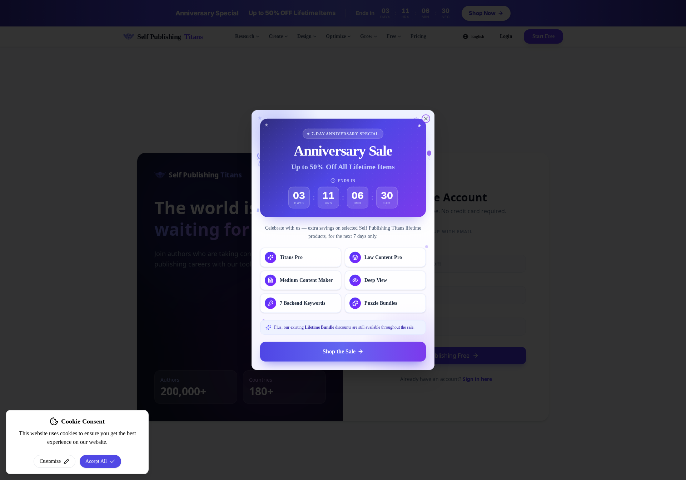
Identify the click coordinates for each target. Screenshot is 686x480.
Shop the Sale (339, 351)
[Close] (426, 119)
